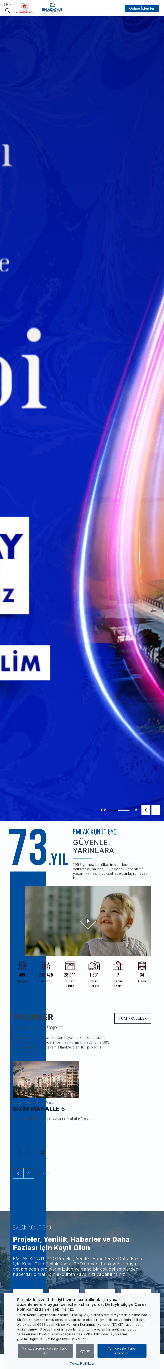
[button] (146, 810)
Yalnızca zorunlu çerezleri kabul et (45, 1350)
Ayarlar (85, 1351)
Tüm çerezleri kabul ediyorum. (122, 1350)
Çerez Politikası (82, 1363)
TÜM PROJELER (133, 1018)
